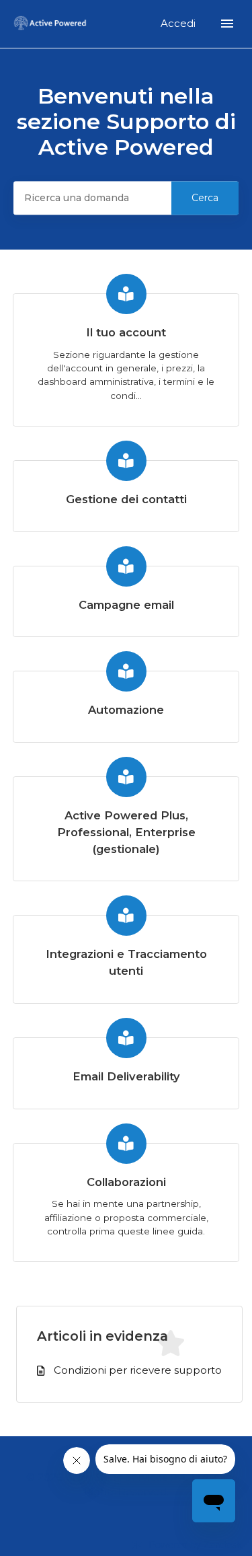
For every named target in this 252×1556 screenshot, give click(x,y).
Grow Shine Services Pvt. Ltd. (137, 1477)
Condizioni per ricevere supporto (138, 1370)
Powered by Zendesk (195, 1544)
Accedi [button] (179, 23)
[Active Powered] (50, 23)
